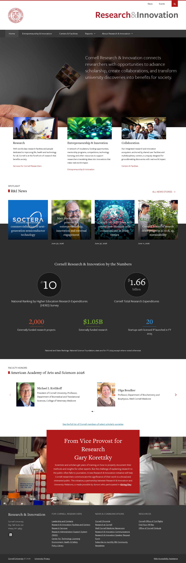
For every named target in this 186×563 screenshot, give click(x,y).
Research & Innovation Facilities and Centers (71, 524)
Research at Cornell (103, 524)
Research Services (59, 528)
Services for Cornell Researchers (27, 165)
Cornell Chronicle (102, 521)
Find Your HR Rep (146, 524)
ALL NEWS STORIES (162, 191)
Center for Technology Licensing (66, 538)
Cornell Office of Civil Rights (151, 521)
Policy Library (57, 545)
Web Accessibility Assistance (166, 558)
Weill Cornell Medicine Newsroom (110, 528)
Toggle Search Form (175, 4)
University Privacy (42, 558)
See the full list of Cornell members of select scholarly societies (93, 424)
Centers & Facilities (130, 165)
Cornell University (16, 558)
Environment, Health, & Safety (65, 541)
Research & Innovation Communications (112, 531)
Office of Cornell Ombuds (150, 528)
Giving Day (125, 484)
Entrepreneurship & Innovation (80, 169)
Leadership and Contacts (62, 521)
